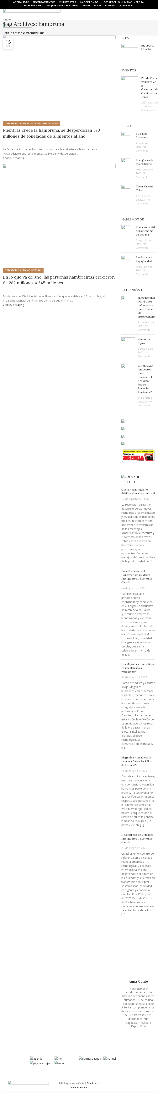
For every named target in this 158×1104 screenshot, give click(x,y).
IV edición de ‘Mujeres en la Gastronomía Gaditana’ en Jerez (149, 87)
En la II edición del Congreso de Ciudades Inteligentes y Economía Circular (136, 576)
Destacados (50, 123)
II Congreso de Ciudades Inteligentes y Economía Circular (137, 838)
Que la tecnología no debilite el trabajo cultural (138, 491)
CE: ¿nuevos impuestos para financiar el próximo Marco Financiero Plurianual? (145, 379)
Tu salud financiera (142, 135)
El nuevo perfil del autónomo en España (145, 230)
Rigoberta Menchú (147, 47)
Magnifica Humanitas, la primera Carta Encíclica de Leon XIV (136, 761)
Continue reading (13, 158)
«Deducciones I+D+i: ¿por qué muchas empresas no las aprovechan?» (146, 307)
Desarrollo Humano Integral (23, 123)
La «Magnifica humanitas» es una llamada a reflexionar (137, 668)
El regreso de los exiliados (145, 162)
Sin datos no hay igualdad (144, 259)
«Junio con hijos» (144, 341)
